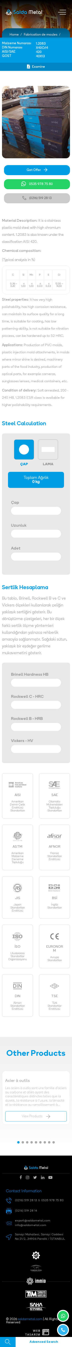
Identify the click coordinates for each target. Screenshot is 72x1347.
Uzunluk (18, 526)
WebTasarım (32, 1333)
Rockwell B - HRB (27, 719)
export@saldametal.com (32, 1220)
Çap (15, 503)
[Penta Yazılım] (46, 1332)
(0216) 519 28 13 (40, 198)
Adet (16, 549)
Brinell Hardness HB (29, 675)
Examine (38, 66)
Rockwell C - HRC (27, 697)
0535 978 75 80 (41, 184)
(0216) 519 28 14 (26, 1210)
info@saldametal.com (30, 1225)
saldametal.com (30, 1319)
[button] (18, 1142)
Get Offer (34, 170)
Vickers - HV (22, 741)
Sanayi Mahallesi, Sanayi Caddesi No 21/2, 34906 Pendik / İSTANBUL (40, 1237)
